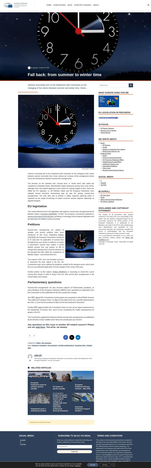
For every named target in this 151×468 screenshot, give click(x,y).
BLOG (70, 5)
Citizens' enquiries (40, 345)
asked (37, 297)
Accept (92, 465)
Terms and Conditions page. (113, 461)
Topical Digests (105, 132)
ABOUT (96, 5)
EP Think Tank (105, 195)
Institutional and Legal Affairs (112, 162)
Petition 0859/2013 (60, 272)
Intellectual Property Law (111, 164)
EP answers (52, 345)
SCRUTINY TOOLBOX (82, 5)
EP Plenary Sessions (107, 128)
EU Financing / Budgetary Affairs (113, 160)
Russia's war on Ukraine (108, 130)
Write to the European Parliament (111, 199)
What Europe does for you (111, 151)
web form (40, 327)
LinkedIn (103, 183)
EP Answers (46, 343)
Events (105, 147)
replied (43, 317)
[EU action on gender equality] (61, 382)
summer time (81, 345)
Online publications (66, 345)
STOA (102, 197)
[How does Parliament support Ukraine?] (83, 404)
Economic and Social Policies (112, 157)
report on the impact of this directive (40, 216)
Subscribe (74, 451)
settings (78, 466)
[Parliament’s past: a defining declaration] (39, 404)
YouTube (103, 185)
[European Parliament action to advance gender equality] (39, 382)
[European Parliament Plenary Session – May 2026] (83, 382)
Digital (105, 155)
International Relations (110, 166)
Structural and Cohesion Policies (113, 170)
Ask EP (35, 67)
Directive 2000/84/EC (49, 214)
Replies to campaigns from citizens (114, 149)
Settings (105, 465)
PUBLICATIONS (60, 5)
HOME (49, 5)
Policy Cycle (106, 168)
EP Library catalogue (107, 201)
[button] (30, 393)
